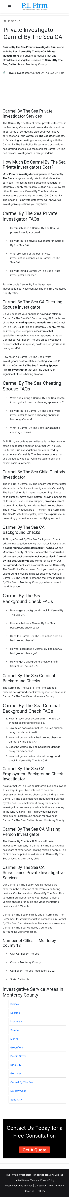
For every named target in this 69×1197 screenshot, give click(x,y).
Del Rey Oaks (18, 1090)
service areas (44, 1174)
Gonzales (15, 1073)
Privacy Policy (47, 1180)
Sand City (16, 1099)
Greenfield (16, 1047)
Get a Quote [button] (34, 1149)
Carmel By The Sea (21, 1082)
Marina (14, 1038)
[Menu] (9, 7)
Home (10, 21)
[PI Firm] (34, 6)
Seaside (15, 1012)
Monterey (16, 1021)
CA (18, 21)
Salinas (14, 1004)
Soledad (15, 1030)
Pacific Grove (18, 1056)
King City (15, 1064)
